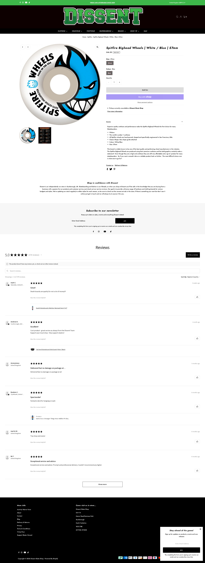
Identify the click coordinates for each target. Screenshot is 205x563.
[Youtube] (26, 2)
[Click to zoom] (97, 47)
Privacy (19, 525)
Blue (109, 73)
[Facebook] (20, 2)
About (19, 513)
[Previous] (22, 47)
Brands (121, 31)
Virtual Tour (21, 532)
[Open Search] (177, 17)
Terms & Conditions (23, 529)
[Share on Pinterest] (114, 170)
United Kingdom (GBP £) (176, 3)
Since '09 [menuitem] (134, 31)
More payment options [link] (145, 102)
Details (108, 122)
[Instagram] (23, 2)
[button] (41, 255)
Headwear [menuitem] (76, 31)
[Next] (28, 47)
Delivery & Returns (121, 165)
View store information (114, 111)
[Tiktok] (29, 2)
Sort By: (184, 277)
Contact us (109, 165)
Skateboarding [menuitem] (105, 31)
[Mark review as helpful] (197, 297)
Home (84, 37)
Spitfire (89, 37)
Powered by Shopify (51, 559)
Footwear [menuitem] (91, 31)
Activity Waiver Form (24, 509)
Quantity (109, 78)
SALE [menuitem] (145, 31)
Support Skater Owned (24, 535)
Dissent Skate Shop (37, 559)
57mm (110, 63)
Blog (18, 519)
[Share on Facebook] (107, 170)
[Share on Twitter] (111, 170)
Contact (19, 516)
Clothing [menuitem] (62, 31)
